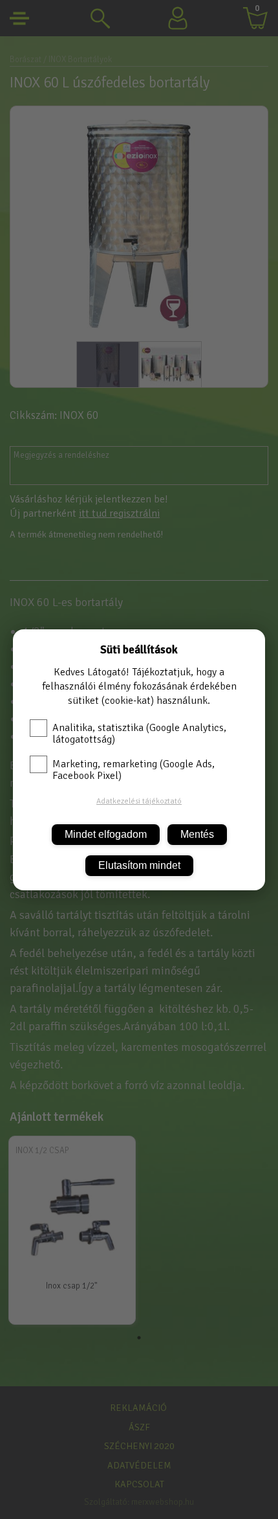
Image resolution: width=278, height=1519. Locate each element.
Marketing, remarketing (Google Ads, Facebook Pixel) (133, 770)
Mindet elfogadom (106, 834)
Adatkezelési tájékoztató (139, 801)
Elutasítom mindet (139, 865)
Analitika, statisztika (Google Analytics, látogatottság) (139, 733)
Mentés (197, 834)
